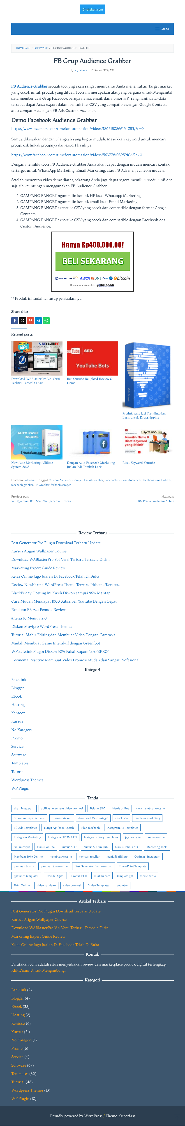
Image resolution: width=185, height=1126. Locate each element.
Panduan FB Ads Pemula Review (38, 609)
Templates (19, 763)
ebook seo (121, 818)
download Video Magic (93, 818)
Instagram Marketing (27, 837)
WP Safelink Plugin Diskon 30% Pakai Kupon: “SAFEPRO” (60, 651)
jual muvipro (22, 847)
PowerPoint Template (132, 866)
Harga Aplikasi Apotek (59, 827)
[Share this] (14, 320)
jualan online (156, 837)
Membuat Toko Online (28, 856)
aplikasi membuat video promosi (62, 808)
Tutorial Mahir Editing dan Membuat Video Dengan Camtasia (63, 634)
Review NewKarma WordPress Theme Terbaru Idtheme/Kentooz (65, 584)
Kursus (17, 721)
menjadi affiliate (116, 856)
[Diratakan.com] (92, 9)
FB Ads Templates (25, 827)
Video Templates (99, 885)
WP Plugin (20, 788)
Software (29, 480)
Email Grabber (93, 480)
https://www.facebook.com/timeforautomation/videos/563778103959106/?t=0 (76, 154)
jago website (133, 837)
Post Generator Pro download (93, 866)
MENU (165, 29)
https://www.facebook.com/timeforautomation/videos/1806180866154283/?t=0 (77, 128)
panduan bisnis (24, 866)
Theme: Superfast (120, 1115)
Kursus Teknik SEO (127, 847)
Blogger (17, 687)
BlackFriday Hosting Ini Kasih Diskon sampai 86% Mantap (60, 592)
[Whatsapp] (46, 320)
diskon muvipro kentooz (29, 818)
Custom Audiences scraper (66, 480)
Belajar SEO (97, 808)
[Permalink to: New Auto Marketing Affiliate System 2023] (36, 442)
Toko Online (22, 885)
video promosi (72, 885)
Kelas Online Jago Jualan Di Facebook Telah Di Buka (55, 576)
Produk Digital (55, 876)
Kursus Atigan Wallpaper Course (39, 551)
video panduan (46, 885)
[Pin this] (30, 320)
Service (17, 746)
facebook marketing (147, 818)
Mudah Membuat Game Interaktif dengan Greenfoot (55, 643)
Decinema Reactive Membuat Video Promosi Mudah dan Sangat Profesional (75, 660)
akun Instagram (24, 808)
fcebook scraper (61, 484)
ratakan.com (102, 876)
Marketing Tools (156, 847)
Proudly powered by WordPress (76, 1115)
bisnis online (120, 808)
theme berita (148, 876)
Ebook (16, 696)
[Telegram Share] (38, 320)
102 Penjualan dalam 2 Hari (156, 499)
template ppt (125, 876)
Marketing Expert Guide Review (38, 567)
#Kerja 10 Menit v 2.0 (29, 618)
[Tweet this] (22, 320)
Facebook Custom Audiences (122, 480)
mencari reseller (89, 856)
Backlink (18, 679)
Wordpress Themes (27, 779)
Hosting (18, 704)
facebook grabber (22, 484)
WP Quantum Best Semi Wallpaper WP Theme (41, 499)
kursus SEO (69, 847)
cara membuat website (150, 808)
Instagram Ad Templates (122, 827)
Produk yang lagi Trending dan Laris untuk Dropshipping (144, 415)
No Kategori (21, 729)
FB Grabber (42, 484)
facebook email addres (157, 480)
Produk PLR (79, 876)
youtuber (122, 885)
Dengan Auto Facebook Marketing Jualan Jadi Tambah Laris (91, 465)
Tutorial (18, 771)
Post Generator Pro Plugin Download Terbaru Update (56, 542)
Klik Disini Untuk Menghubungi (38, 970)
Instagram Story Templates (101, 837)
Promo (17, 738)
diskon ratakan (62, 818)
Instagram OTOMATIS (62, 837)
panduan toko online (54, 866)
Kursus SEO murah (95, 847)
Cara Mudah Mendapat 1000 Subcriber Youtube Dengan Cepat (64, 601)
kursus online (46, 847)
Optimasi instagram (147, 856)
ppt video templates (26, 876)
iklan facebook (90, 827)
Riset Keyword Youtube (139, 463)
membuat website (61, 856)
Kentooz (18, 712)
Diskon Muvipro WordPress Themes (41, 626)
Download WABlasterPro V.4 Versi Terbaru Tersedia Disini (35, 381)
